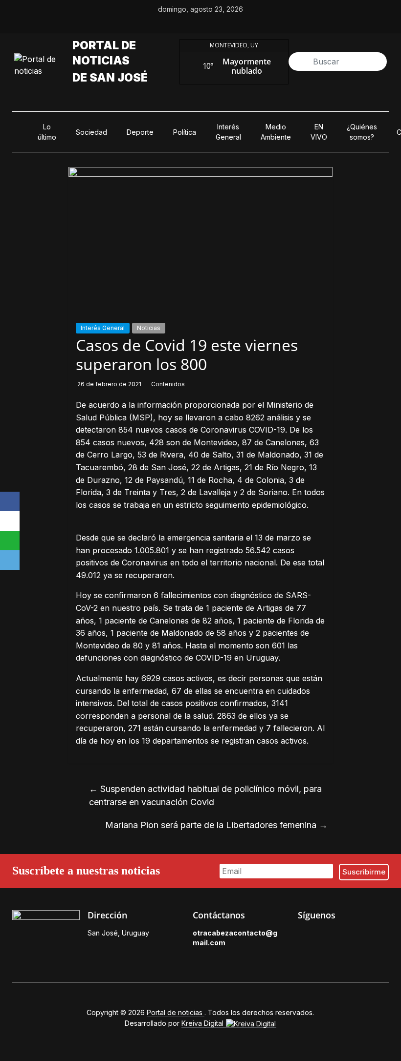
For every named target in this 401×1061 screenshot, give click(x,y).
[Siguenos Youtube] (370, 935)
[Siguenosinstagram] (212, 24)
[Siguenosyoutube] (234, 24)
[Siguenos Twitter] (325, 935)
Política (184, 132)
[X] (10, 521)
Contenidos (168, 384)
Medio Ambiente (276, 132)
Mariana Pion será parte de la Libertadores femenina (216, 825)
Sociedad (91, 132)
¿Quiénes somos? (362, 132)
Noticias (148, 328)
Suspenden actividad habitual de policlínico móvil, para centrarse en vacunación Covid (205, 795)
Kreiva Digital (203, 1023)
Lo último (47, 132)
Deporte (140, 132)
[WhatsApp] (10, 540)
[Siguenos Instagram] (348, 935)
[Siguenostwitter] (189, 24)
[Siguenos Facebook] (303, 935)
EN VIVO (319, 132)
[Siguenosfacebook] (167, 24)
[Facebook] (10, 501)
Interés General (228, 132)
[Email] (10, 560)
